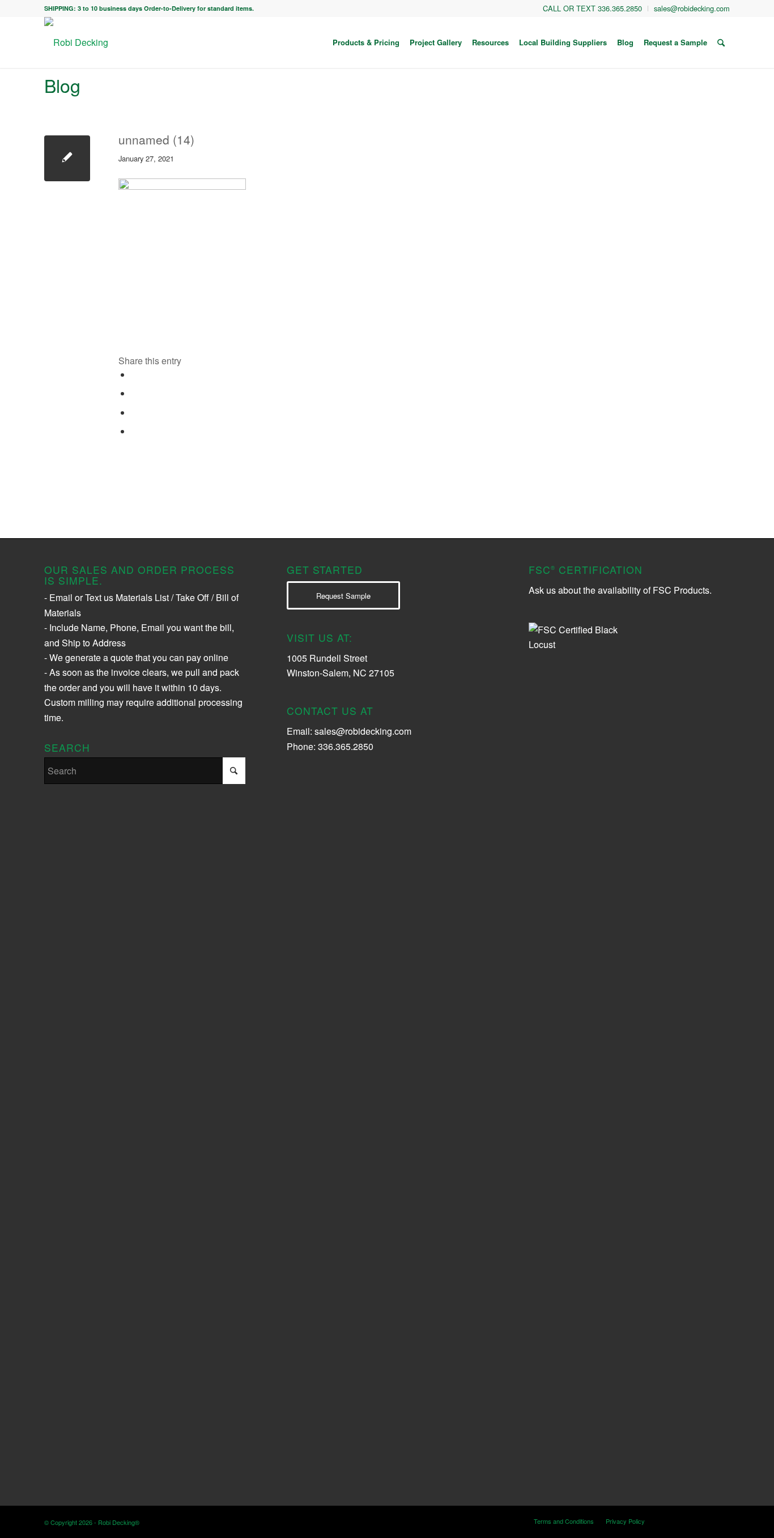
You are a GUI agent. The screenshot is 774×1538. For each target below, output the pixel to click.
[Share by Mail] (134, 431)
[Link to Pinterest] (721, 1520)
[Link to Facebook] (704, 1520)
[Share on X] (134, 393)
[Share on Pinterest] (134, 412)
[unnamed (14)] (67, 158)
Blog (62, 85)
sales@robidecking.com (362, 731)
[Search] (721, 42)
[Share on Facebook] (134, 374)
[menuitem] (592, 8)
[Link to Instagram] (670, 1520)
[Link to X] (687, 1520)
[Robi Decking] (76, 42)
